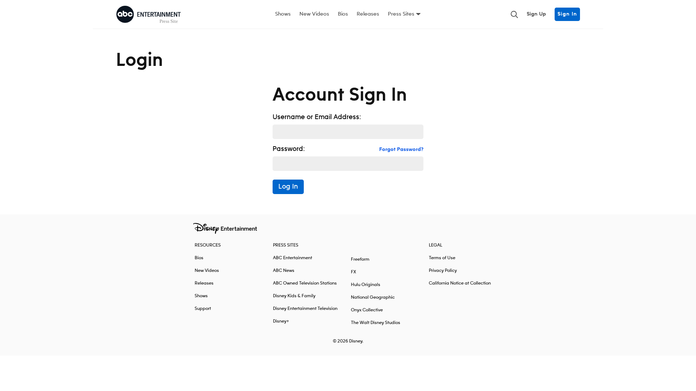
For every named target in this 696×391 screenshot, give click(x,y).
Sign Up (536, 14)
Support (203, 308)
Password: (289, 149)
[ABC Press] (148, 14)
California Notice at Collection (460, 283)
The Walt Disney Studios (375, 322)
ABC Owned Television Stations (305, 283)
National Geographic (373, 297)
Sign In (567, 14)
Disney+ (281, 321)
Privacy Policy (443, 270)
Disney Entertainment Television (305, 308)
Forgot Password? (401, 149)
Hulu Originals (365, 284)
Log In (288, 186)
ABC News (283, 270)
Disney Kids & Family (294, 296)
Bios (343, 14)
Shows (283, 14)
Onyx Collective (367, 310)
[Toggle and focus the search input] (514, 14)
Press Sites (401, 14)
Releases (368, 14)
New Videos (314, 14)
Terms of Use (442, 258)
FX (353, 272)
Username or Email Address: (317, 117)
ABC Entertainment (292, 258)
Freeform (360, 259)
